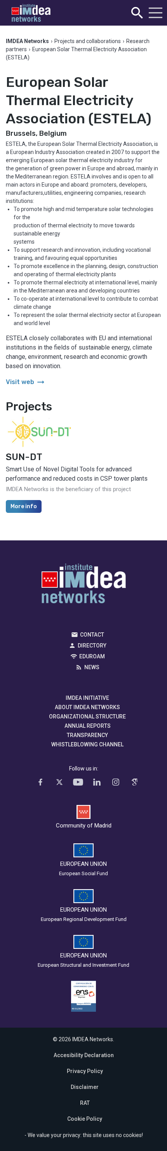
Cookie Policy (84, 1119)
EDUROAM (92, 656)
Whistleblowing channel (87, 744)
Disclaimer (85, 1087)
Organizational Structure (87, 716)
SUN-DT (24, 457)
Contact (92, 635)
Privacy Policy (85, 1071)
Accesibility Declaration (84, 1055)
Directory (92, 645)
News (91, 667)
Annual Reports (87, 726)
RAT (85, 1103)
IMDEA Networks (84, 585)
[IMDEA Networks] (31, 13)
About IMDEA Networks (87, 707)
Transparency (87, 735)
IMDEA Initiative (87, 698)
